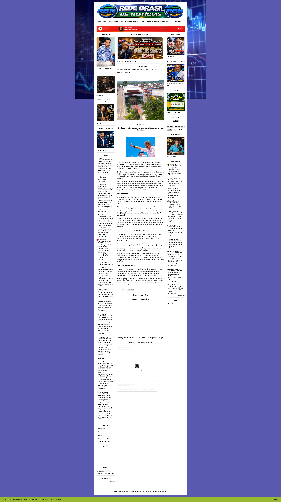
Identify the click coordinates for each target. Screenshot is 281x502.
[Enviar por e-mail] (127, 289)
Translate (111, 473)
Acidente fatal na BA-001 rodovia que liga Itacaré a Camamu (104, 340)
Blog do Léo (102, 215)
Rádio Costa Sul (173, 189)
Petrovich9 (148, 491)
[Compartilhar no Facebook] (132, 289)
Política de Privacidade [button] (55, 499)
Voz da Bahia (102, 362)
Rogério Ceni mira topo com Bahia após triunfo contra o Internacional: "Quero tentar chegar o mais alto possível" (105, 319)
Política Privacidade (103, 438)
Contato (99, 435)
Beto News (172, 225)
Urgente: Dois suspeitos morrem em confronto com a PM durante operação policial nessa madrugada (105, 267)
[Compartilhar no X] (130, 289)
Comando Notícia (174, 178)
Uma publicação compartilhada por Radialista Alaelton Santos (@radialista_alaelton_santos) (139, 389)
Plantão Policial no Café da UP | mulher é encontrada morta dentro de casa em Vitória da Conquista (175, 169)
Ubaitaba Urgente (174, 269)
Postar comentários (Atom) (143, 342)
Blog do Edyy (102, 263)
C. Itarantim (102, 185)
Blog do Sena (172, 285)
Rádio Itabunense (172, 303)
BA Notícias (102, 314)
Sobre (98, 432)
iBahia (100, 158)
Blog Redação (103, 392)
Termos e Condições (103, 441)
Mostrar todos (111, 421)
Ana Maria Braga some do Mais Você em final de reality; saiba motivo (105, 161)
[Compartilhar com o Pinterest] (133, 289)
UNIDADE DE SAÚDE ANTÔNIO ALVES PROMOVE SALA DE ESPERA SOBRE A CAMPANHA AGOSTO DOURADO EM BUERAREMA (175, 258)
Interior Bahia (173, 239)
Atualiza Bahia (103, 337)
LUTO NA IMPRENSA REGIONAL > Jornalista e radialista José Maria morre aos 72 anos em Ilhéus (175, 216)
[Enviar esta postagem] (123, 289)
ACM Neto (134, 209)
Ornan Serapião (173, 211)
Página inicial (141, 338)
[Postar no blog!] (129, 289)
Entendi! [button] (276, 499)
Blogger (164, 491)
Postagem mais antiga (155, 338)
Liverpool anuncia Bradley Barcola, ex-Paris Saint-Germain (174, 204)
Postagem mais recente (126, 338)
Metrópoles (102, 240)
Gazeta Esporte (173, 201)
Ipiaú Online (102, 289)
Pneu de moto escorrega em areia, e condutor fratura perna (175, 181)
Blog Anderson (173, 164)
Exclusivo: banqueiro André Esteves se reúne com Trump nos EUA (105, 243)
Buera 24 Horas (173, 251)
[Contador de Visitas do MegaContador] (175, 121)
